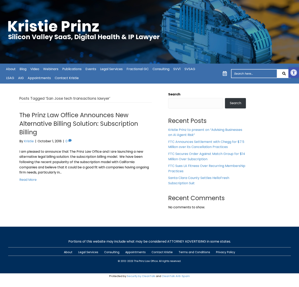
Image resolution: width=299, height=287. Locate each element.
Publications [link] (72, 69)
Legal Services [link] (111, 69)
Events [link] (90, 69)
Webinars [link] (50, 69)
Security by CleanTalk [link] (141, 276)
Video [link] (34, 69)
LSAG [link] (10, 78)
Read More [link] (28, 179)
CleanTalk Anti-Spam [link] (176, 276)
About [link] (11, 69)
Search (174, 94)
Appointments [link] (39, 78)
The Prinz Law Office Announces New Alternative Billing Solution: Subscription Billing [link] (78, 124)
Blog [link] (23, 69)
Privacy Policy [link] (225, 252)
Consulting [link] (161, 69)
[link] (293, 72)
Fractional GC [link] (138, 69)
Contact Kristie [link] (67, 78)
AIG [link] (21, 78)
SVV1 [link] (177, 69)
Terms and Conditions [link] (194, 252)
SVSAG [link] (189, 69)
